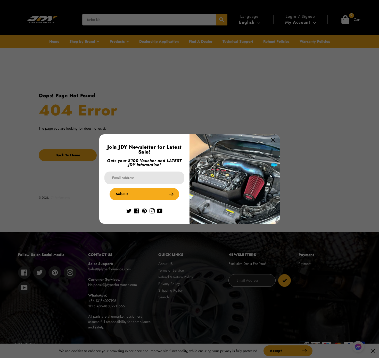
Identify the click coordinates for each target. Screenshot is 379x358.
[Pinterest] (144, 210)
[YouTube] (159, 210)
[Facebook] (136, 210)
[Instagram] (152, 210)
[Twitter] (128, 210)
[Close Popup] (273, 140)
